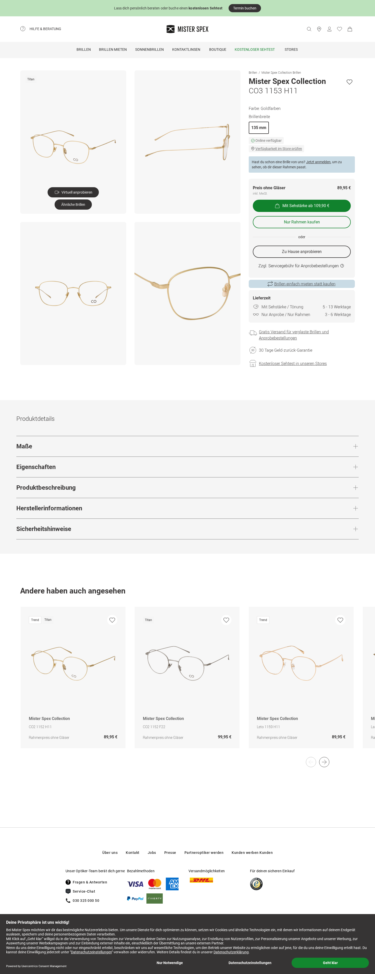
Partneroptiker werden (204, 853)
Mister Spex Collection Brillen (281, 72)
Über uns (110, 853)
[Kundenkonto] (329, 29)
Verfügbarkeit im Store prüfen (278, 149)
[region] (187, 683)
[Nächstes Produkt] (324, 762)
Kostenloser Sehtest (255, 49)
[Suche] (309, 29)
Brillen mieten (113, 49)
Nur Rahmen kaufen (302, 222)
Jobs (152, 853)
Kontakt (133, 853)
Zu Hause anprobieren (302, 251)
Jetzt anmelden (318, 162)
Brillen (84, 49)
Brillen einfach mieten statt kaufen (304, 284)
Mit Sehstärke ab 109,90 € (305, 205)
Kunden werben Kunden (252, 853)
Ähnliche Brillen (73, 205)
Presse (170, 853)
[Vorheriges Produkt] (311, 762)
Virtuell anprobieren (76, 192)
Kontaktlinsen (186, 49)
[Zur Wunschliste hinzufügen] (349, 82)
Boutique (217, 49)
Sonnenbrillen (149, 49)
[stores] (319, 29)
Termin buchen (244, 8)
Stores (291, 49)
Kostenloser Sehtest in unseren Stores (293, 363)
